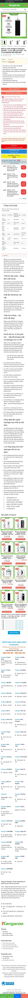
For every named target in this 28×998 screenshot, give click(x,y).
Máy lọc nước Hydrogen (19, 46)
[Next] (26, 43)
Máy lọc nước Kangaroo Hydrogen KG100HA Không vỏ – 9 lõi (7, 581)
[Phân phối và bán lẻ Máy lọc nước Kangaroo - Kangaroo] (14, 5)
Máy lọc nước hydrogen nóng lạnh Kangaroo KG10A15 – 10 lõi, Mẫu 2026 (7, 606)
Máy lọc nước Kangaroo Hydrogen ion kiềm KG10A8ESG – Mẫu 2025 (7, 533)
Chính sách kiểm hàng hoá (9, 945)
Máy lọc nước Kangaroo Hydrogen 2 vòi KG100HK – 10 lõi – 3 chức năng (7, 557)
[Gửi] (25, 9)
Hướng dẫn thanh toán (8, 960)
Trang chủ (3, 46)
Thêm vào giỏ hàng (14, 89)
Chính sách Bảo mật (8, 948)
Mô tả (5, 255)
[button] (2, 5)
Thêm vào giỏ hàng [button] (7, 539)
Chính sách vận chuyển (9, 943)
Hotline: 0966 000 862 (9, 2)
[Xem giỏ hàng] (26, 5)
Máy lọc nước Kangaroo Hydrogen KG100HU (21, 581)
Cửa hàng (10, 46)
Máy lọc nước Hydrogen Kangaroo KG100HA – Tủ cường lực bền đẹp (21, 605)
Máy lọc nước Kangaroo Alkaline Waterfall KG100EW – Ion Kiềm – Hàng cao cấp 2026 (21, 533)
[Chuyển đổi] (2, 255)
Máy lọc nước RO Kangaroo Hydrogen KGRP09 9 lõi (21, 557)
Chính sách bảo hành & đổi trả (10, 946)
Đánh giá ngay (14, 632)
